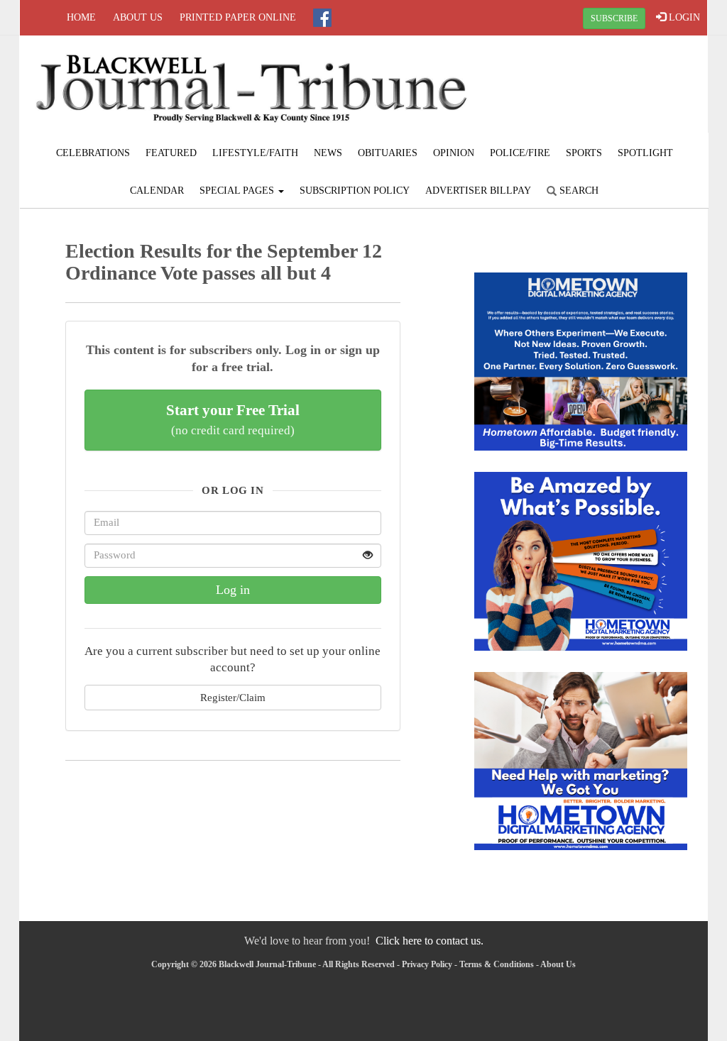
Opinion (453, 153)
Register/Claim (233, 697)
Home (81, 17)
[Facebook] (322, 17)
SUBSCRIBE (614, 18)
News (328, 153)
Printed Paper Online (238, 17)
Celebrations (93, 153)
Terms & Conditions (496, 964)
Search (577, 190)
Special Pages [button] (238, 190)
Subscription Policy (355, 190)
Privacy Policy (427, 964)
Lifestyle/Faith (255, 153)
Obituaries (387, 153)
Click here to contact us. (429, 941)
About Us (138, 17)
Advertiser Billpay (478, 190)
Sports (584, 153)
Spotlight (645, 153)
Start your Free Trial (233, 419)
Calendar (157, 190)
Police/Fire (520, 153)
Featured (171, 153)
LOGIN (683, 17)
